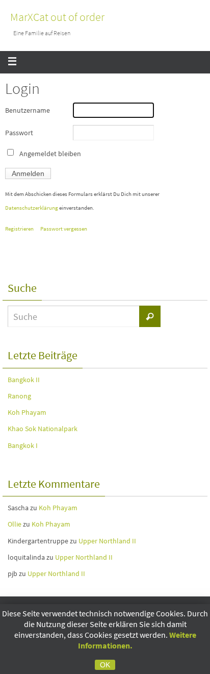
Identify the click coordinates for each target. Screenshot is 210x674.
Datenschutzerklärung (31, 208)
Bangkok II (24, 379)
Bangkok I (23, 445)
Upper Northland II (107, 540)
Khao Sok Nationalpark (42, 428)
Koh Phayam (27, 412)
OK (105, 665)
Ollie (14, 524)
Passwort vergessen (63, 229)
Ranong (19, 396)
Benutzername (27, 110)
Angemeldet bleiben (50, 153)
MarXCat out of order (57, 17)
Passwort (19, 132)
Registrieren (19, 229)
